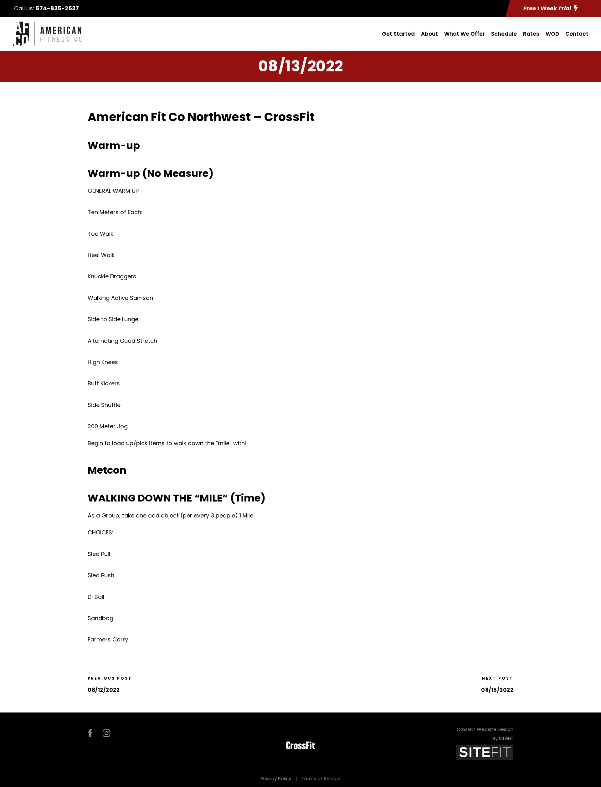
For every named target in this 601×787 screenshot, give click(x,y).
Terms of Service (321, 778)
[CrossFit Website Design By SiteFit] (484, 752)
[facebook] (90, 733)
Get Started (398, 34)
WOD (552, 34)
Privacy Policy (275, 778)
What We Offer (464, 34)
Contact (576, 34)
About (429, 34)
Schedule (504, 34)
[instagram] (106, 733)
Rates (531, 34)
